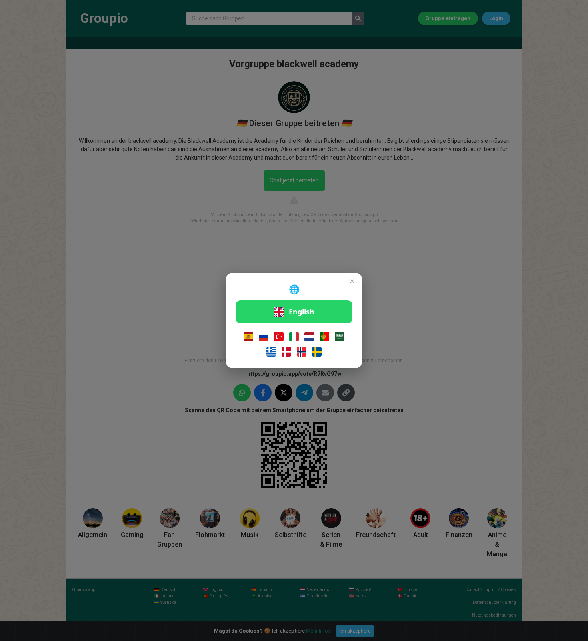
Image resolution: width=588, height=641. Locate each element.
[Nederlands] (309, 336)
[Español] (248, 336)
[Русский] (263, 336)
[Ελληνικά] (271, 352)
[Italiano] (294, 336)
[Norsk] (301, 352)
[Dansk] (286, 352)
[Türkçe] (279, 336)
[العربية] (339, 336)
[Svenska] (317, 352)
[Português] (324, 336)
